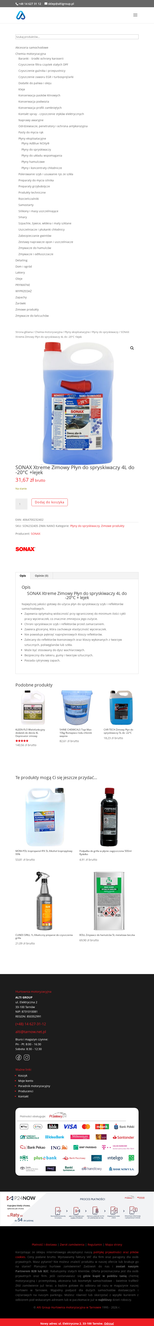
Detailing (21, 260)
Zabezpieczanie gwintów (34, 236)
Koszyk (22, 1075)
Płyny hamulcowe (33, 162)
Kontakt (23, 1096)
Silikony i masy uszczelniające (38, 211)
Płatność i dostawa (44, 1244)
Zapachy (21, 297)
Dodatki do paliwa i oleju (35, 83)
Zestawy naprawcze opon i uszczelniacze (45, 242)
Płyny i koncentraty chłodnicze (41, 168)
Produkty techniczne (32, 192)
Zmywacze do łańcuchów (32, 316)
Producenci (25, 1091)
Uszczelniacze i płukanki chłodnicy (41, 229)
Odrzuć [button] (109, 1323)
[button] (132, 348)
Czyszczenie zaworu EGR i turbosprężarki (46, 77)
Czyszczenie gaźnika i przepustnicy (41, 71)
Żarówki (20, 303)
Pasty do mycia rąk (30, 132)
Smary (22, 217)
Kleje (21, 89)
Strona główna (24, 332)
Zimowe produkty (112, 526)
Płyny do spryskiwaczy (105, 332)
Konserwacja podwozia (33, 101)
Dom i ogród (23, 266)
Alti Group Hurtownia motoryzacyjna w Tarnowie (69, 1307)
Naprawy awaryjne (31, 120)
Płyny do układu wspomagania (41, 155)
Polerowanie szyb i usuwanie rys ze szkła (45, 174)
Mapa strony (113, 1244)
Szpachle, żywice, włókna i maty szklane (44, 223)
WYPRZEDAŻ (23, 291)
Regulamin (95, 1244)
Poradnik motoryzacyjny (34, 1086)
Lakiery (20, 272)
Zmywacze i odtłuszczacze (35, 254)
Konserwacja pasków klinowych (39, 95)
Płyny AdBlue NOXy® (35, 143)
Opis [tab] (23, 576)
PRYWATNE (22, 285)
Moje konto (25, 1081)
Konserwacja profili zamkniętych (40, 108)
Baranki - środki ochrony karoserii (41, 58)
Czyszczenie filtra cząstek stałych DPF (43, 64)
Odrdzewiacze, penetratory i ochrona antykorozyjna (53, 126)
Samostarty (25, 205)
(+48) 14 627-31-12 (30, 1023)
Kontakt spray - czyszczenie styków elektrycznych (51, 114)
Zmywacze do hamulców (34, 248)
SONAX (35, 534)
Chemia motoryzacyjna (48, 332)
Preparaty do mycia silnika (36, 180)
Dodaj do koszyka (49, 502)
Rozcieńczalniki (28, 199)
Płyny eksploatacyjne (77, 332)
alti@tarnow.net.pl (30, 1031)
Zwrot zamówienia (72, 1244)
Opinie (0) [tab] (41, 576)
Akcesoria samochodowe (31, 47)
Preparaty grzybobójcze (34, 186)
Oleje (18, 279)
